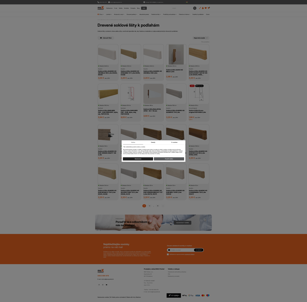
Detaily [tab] (153, 142)
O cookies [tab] (174, 142)
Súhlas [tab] (133, 142)
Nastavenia (138, 159)
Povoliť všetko (169, 159)
